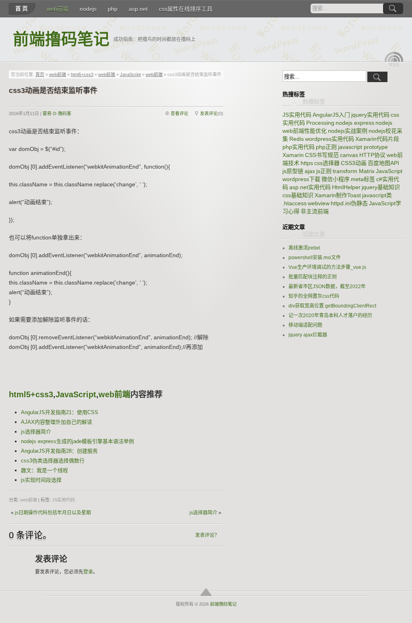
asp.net (138, 9)
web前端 (57, 9)
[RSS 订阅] (394, 57)
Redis (296, 139)
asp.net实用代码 (310, 187)
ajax (310, 171)
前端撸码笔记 (61, 39)
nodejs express (355, 123)
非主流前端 (315, 211)
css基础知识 (297, 195)
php (112, 9)
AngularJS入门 (331, 114)
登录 (88, 572)
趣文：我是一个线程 (44, 470)
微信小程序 (335, 179)
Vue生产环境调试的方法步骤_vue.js (327, 267)
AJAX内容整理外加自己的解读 (56, 422)
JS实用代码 (63, 499)
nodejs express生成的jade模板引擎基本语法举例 (77, 441)
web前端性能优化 (304, 131)
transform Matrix (354, 171)
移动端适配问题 (305, 325)
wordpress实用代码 (329, 139)
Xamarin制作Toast (338, 195)
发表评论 (209, 113)
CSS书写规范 (322, 155)
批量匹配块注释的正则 (312, 277)
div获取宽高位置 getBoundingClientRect (332, 306)
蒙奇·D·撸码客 (57, 113)
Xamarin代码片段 (377, 139)
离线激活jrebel (304, 248)
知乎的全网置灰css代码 (313, 296)
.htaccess (294, 203)
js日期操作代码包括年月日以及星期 (53, 513)
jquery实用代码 (370, 114)
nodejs (88, 9)
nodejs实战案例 (347, 131)
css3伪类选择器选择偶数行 (52, 461)
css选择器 (327, 163)
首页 (22, 8)
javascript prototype (363, 147)
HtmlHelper (346, 187)
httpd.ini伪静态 (349, 203)
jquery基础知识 (381, 187)
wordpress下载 (301, 179)
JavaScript (130, 74)
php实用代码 (298, 147)
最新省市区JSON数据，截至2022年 (327, 286)
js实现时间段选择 (41, 480)
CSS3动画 (354, 163)
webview (319, 203)
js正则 (324, 171)
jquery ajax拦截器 (307, 335)
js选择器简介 (36, 432)
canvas (349, 155)
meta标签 (363, 179)
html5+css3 (82, 74)
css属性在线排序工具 (185, 9)
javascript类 (377, 195)
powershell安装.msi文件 (314, 257)
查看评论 (179, 113)
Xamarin (293, 155)
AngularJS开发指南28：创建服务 (59, 451)
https (307, 163)
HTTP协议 (372, 155)
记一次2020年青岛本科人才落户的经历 (330, 315)
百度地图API (383, 163)
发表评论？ (207, 535)
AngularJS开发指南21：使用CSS (59, 412)
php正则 (326, 147)
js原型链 (292, 171)
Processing (320, 123)
